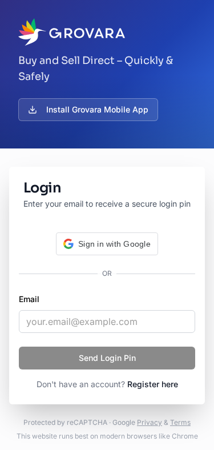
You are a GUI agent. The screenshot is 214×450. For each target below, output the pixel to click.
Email (29, 299)
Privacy (149, 422)
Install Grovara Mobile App (97, 109)
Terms (180, 422)
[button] (107, 243)
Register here (152, 384)
